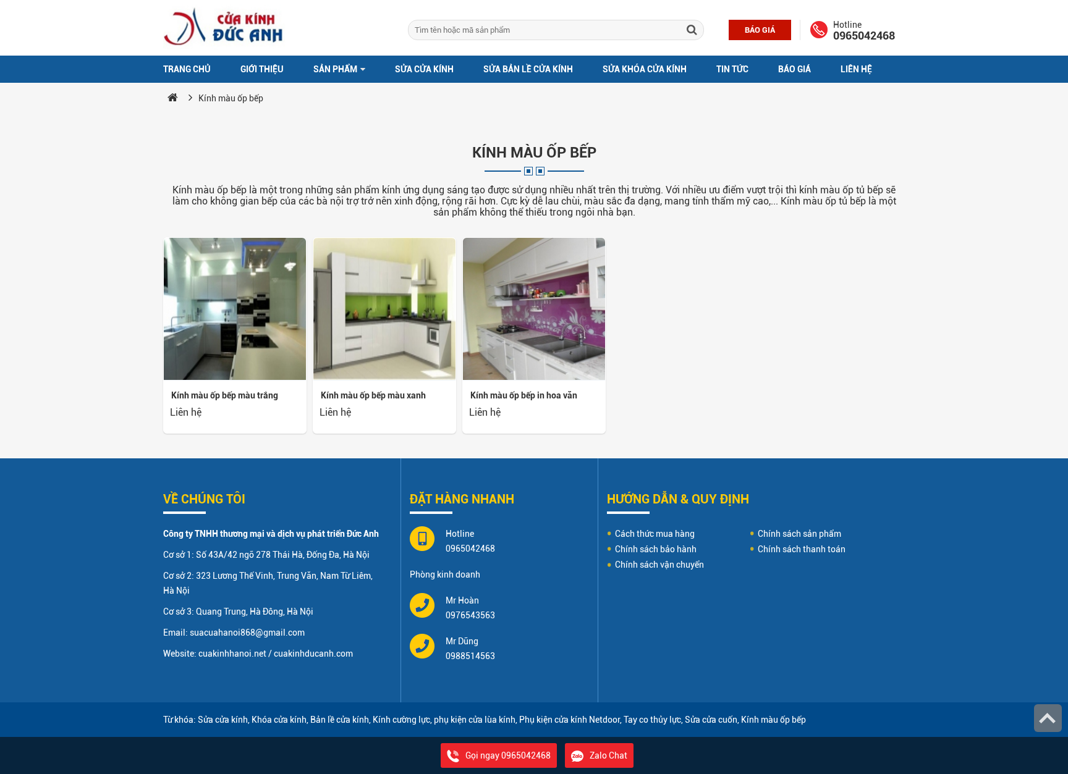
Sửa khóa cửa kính (645, 69)
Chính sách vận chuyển (659, 565)
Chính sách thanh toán (802, 549)
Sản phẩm (336, 69)
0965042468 (864, 36)
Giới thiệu (262, 69)
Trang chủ (187, 69)
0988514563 (470, 656)
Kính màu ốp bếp (230, 98)
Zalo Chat (608, 755)
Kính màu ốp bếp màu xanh (373, 395)
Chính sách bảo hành (656, 549)
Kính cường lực (401, 720)
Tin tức (732, 69)
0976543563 (470, 615)
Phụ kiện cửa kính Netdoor (569, 720)
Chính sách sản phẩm (799, 534)
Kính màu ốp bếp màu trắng (224, 395)
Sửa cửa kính (424, 69)
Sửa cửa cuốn (711, 720)
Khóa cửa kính (279, 720)
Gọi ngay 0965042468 (508, 755)
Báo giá (760, 30)
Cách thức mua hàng (655, 534)
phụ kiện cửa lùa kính (474, 720)
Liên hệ (856, 69)
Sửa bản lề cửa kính (528, 69)
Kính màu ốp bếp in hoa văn (523, 395)
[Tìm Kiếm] (691, 30)
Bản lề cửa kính (339, 720)
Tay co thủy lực (652, 720)
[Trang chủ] (172, 98)
